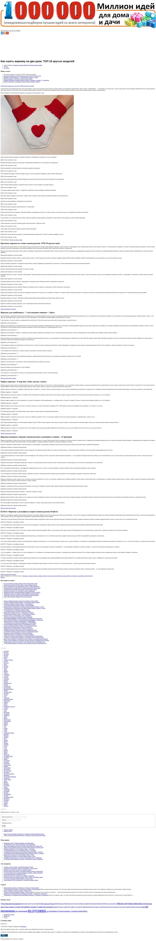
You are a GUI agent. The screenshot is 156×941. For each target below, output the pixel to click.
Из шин (6, 655)
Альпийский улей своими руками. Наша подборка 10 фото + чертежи (23, 852)
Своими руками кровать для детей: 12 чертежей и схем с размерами (23, 857)
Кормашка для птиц (9, 706)
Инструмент (7, 719)
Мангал (6, 702)
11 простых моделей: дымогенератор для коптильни (18, 878)
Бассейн (6, 792)
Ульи (5, 664)
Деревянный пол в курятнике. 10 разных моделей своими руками (22, 588)
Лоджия (6, 795)
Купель (6, 740)
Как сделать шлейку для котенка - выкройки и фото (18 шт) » (76, 576)
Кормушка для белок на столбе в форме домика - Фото (19, 854)
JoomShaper (23, 926)
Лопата (6, 803)
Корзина (6, 734)
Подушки (6, 772)
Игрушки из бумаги (48, 903)
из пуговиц (37, 910)
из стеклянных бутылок (55, 911)
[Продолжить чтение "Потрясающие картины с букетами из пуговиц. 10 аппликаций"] (22, 889)
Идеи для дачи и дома (16, 240)
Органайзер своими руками (32, 907)
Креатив (6, 788)
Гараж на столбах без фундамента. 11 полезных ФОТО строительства (23, 636)
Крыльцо (6, 800)
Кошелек (100, 903)
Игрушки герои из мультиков (31, 903)
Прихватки (86, 907)
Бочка (5, 670)
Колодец (6, 662)
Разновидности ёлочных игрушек (114, 907)
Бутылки (6, 651)
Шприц (6, 782)
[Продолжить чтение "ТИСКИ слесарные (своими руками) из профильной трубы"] (21, 631)
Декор (5, 673)
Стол (5, 747)
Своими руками (8, 660)
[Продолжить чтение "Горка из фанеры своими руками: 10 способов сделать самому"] (22, 602)
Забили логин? (8, 831)
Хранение (6, 754)
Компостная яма (8, 699)
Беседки (6, 652)
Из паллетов (7, 687)
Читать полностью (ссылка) (8, 309)
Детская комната (8, 797)
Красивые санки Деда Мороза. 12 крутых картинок (18, 633)
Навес (5, 804)
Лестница (6, 791)
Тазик (5, 730)
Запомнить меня (6, 823)
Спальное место (8, 756)
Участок (6, 676)
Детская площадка (9, 773)
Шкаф (5, 741)
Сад (5, 727)
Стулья (6, 708)
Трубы (5, 661)
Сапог (5, 749)
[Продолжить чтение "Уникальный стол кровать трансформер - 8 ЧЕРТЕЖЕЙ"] (20, 623)
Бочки (5, 709)
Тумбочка (6, 778)
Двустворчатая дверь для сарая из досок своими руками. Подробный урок (24, 642)
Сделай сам (7, 686)
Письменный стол (50, 907)
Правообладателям (9, 914)
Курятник (6, 698)
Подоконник (7, 794)
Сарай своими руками (133, 907)
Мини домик (7, 779)
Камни (6, 728)
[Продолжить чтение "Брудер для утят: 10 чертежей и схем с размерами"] (18, 617)
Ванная (6, 743)
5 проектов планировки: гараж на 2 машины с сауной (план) (20, 868)
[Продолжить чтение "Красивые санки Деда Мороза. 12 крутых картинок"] (19, 634)
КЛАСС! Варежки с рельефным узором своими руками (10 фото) (22, 81)
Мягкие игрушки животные (130, 903)
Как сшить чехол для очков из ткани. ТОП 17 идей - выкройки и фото (23, 877)
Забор (5, 668)
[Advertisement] (78, 46)
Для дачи (6, 654)
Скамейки (7, 674)
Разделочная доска (96, 907)
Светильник (7, 721)
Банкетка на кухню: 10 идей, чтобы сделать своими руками (20, 585)
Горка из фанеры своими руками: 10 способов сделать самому (21, 601)
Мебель (6, 671)
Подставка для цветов (75, 907)
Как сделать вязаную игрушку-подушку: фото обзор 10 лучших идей (23, 846)
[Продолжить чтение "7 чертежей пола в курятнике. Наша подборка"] (17, 611)
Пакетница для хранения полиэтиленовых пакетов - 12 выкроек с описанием (25, 893)
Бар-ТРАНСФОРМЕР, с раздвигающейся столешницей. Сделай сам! (23, 618)
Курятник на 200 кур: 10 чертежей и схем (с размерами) (19, 591)
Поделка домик (62, 907)
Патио (5, 703)
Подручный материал (10, 776)
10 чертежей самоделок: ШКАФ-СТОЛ (15, 874)
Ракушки (6, 762)
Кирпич (6, 665)
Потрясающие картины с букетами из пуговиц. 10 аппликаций (21, 888)
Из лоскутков (7, 771)
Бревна (6, 724)
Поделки (6, 693)
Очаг (5, 711)
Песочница (7, 700)
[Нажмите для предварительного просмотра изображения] (17, 86)
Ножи (5, 753)
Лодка (5, 746)
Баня (5, 738)
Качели (6, 684)
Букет (5, 781)
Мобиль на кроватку (110, 903)
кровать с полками (71, 911)
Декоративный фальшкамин (11, 904)
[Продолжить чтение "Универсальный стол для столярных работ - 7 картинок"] (20, 850)
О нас (5, 917)
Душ (5, 696)
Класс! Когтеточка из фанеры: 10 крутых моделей (18, 596)
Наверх (3, 577)
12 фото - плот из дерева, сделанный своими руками (18, 867)
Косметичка (93, 903)
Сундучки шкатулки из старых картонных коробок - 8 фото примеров (23, 873)
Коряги (6, 722)
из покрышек (22, 911)
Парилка (6, 784)
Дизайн (6, 737)
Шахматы (6, 775)
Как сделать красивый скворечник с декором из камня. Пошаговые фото (24, 834)
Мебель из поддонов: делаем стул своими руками (17, 870)
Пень (5, 725)
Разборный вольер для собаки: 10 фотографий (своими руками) (21, 594)
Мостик (6, 806)
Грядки (6, 657)
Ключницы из (60, 903)
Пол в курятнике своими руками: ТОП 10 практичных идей (20, 583)
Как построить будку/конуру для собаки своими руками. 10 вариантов (23, 871)
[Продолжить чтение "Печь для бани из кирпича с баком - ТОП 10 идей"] (18, 892)
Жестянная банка (8, 689)
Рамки (5, 759)
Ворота (6, 681)
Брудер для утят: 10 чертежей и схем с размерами (17, 615)
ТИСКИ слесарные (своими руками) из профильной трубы (20, 630)
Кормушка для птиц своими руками (77, 903)
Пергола (6, 735)
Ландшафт (7, 790)
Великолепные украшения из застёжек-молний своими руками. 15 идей (24, 606)
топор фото (82, 911)
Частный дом (7, 683)
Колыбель (6, 798)
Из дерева (6, 785)
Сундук (6, 801)
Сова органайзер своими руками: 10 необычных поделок (20, 624)
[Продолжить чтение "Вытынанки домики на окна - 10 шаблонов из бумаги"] (19, 614)
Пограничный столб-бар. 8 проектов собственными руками (20, 589)
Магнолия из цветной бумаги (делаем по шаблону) (18, 627)
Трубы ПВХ (7, 768)
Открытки (7, 763)
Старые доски (8, 692)
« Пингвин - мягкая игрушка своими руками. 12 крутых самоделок (40, 576)
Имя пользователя (7, 817)
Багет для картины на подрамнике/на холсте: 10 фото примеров (21, 586)
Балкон (6, 750)
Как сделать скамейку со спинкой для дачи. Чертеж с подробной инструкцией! (26, 639)
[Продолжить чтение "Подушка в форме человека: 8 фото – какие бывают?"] (19, 605)
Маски (6, 752)
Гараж (5, 787)
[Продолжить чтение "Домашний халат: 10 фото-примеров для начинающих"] (19, 844)
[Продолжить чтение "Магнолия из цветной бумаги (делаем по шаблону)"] (18, 628)
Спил (5, 731)
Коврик (6, 766)
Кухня (5, 705)
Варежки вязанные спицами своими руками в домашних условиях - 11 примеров (26, 80)
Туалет (6, 695)
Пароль (4, 820)
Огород (6, 680)
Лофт (5, 716)
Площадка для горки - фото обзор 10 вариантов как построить (21, 595)
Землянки (6, 715)
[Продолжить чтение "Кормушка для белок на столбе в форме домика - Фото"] (19, 856)
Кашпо (6, 690)
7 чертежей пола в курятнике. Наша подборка (16, 609)
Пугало (6, 667)
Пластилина (7, 765)
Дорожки (6, 679)
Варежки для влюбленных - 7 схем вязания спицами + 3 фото (21, 77)
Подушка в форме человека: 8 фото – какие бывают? (18, 604)
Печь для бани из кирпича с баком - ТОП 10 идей (17, 890)
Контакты (6, 916)
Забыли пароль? (8, 829)
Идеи (5, 658)
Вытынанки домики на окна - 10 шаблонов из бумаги (19, 612)
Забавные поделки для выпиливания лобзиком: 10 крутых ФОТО (22, 592)
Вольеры (6, 757)
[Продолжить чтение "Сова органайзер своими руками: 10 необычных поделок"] (20, 625)
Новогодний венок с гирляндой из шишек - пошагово (19, 875)
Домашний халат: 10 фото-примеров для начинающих (19, 843)
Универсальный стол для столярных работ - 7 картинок (19, 849)
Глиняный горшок (9, 733)
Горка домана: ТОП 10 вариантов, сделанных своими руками (21, 880)
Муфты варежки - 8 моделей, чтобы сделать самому (18, 79)
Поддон (6, 677)
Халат (143, 907)
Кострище (6, 712)
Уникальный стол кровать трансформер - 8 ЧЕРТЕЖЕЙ (19, 621)
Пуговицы (7, 760)
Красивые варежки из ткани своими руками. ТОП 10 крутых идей (22, 76)
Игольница (7, 769)
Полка (5, 718)
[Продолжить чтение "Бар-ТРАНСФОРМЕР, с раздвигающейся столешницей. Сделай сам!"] (23, 620)
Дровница (7, 714)
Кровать (6, 744)
